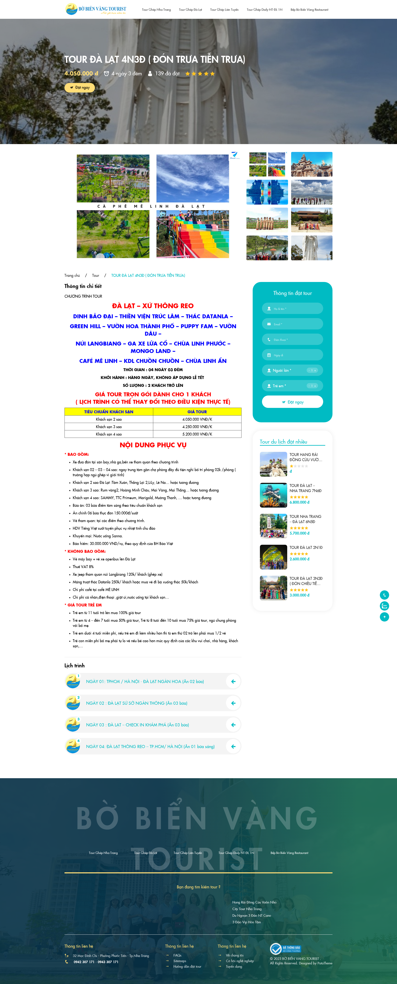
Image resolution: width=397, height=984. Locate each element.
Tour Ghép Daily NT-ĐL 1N (264, 9)
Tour (95, 275)
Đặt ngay (82, 87)
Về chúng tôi (235, 955)
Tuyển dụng (234, 966)
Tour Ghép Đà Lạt (190, 9)
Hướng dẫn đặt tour (187, 966)
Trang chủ (72, 275)
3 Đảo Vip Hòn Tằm (246, 922)
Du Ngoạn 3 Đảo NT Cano (251, 915)
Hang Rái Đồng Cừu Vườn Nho (254, 902)
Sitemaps (179, 960)
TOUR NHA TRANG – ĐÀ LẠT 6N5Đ (305, 519)
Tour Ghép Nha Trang (156, 9)
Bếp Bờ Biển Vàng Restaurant (309, 9)
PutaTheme (325, 963)
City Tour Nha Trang (247, 908)
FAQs (177, 955)
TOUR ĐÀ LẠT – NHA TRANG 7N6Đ (306, 488)
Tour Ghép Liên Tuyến (224, 9)
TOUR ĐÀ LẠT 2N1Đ (306, 547)
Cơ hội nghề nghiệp (240, 960)
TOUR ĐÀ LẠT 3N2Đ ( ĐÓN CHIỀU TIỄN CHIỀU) (306, 581)
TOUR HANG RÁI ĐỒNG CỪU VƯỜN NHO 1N (306, 457)
